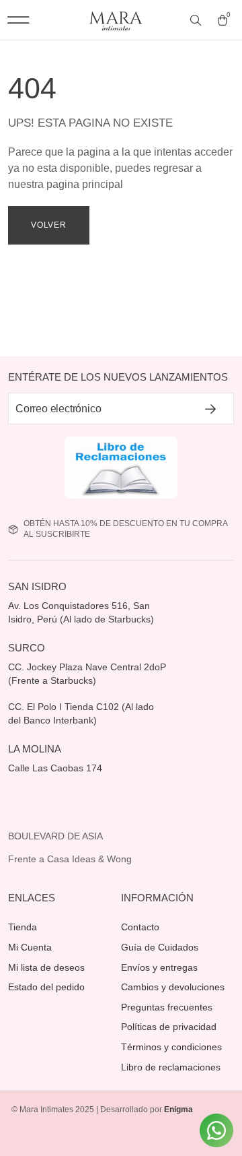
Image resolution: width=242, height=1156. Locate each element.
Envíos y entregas (159, 967)
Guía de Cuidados (159, 947)
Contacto (140, 927)
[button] (18, 20)
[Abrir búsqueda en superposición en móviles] (197, 21)
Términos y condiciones (171, 1046)
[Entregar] (211, 408)
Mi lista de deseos (46, 967)
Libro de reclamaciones (170, 1067)
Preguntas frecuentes (166, 1007)
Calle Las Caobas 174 (56, 768)
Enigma (178, 1109)
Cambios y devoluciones (173, 987)
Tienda (22, 927)
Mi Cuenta (30, 947)
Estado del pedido (46, 987)
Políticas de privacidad (168, 1026)
